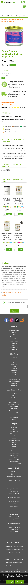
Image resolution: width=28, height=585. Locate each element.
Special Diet (14, 372)
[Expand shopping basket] (24, 2)
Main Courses (14, 431)
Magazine (14, 345)
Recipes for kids (14, 455)
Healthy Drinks (14, 448)
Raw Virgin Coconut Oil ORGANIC (18, 235)
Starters (14, 429)
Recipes (14, 332)
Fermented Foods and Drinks (14, 463)
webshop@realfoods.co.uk (14, 476)
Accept (10, 582)
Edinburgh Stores (14, 339)
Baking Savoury (14, 433)
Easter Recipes (14, 461)
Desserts (14, 444)
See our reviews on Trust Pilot (14, 11)
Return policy (14, 408)
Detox (14, 446)
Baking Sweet (14, 436)
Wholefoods (14, 383)
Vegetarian (14, 357)
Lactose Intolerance (14, 374)
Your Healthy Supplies (14, 381)
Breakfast (14, 442)
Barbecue (14, 438)
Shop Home (4, 19)
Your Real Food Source (14, 379)
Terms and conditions (14, 413)
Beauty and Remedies (14, 440)
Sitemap (14, 419)
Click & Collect (14, 400)
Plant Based (14, 370)
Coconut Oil (11, 21)
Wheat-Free (14, 368)
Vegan (14, 366)
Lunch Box (14, 451)
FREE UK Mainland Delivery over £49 (14, 16)
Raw (14, 377)
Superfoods (12, 19)
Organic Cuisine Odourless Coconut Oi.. (18, 200)
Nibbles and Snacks (14, 453)
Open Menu (2, 2)
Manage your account (14, 404)
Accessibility (14, 415)
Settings (20, 582)
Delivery (14, 395)
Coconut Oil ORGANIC (6, 199)
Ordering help (14, 406)
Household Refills (14, 341)
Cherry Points (14, 398)
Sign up (14, 311)
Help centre (14, 393)
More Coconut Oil (6, 105)
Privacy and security (14, 410)
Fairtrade (14, 359)
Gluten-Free (14, 364)
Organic (14, 362)
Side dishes (14, 457)
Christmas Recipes (14, 459)
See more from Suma (7, 102)
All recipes (14, 427)
